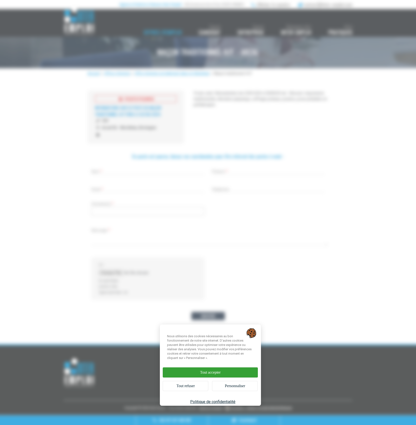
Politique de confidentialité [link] (212, 401)
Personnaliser (235, 386)
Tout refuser (185, 386)
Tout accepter (210, 372)
